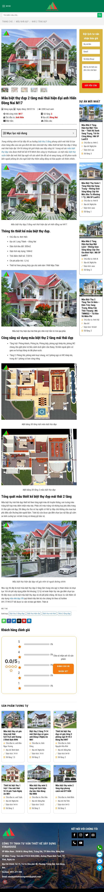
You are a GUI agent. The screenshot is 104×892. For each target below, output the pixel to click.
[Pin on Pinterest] (24, 621)
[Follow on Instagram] (81, 835)
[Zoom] (5, 82)
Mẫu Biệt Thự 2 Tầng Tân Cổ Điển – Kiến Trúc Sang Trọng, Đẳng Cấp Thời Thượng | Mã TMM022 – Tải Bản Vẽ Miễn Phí (90, 308)
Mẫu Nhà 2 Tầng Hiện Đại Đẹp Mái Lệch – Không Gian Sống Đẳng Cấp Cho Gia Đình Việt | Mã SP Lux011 (91, 248)
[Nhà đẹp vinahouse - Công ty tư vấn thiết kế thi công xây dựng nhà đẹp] (52, 6)
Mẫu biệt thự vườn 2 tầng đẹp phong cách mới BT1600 (65, 788)
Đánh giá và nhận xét (63, 669)
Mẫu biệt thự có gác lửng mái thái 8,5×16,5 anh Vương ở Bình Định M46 (13, 735)
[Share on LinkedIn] (29, 621)
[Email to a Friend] (19, 621)
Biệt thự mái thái (49, 613)
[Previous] (6, 57)
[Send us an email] (93, 835)
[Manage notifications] (5, 882)
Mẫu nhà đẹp (22, 21)
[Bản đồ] (100, 868)
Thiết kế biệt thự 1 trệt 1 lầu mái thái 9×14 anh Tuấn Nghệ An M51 (13, 789)
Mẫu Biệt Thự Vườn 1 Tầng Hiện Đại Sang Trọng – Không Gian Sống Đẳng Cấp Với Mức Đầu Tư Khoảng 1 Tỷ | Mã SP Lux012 (91, 190)
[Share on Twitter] (14, 621)
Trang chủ (7, 21)
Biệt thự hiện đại (33, 613)
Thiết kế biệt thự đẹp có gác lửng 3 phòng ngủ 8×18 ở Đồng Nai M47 (64, 735)
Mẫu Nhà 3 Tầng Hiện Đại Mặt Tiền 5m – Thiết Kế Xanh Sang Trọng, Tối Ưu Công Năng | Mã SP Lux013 (90, 132)
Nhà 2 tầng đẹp (39, 21)
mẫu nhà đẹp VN (17, 598)
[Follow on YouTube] (81, 843)
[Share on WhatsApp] (3, 621)
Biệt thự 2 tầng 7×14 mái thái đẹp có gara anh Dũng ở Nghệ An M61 (39, 735)
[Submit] (99, 15)
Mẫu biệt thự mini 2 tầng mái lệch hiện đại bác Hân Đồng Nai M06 (38, 789)
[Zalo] (100, 854)
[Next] (71, 57)
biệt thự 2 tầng (44, 141)
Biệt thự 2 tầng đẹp (17, 613)
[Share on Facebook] (9, 621)
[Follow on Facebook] (74, 835)
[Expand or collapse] (73, 133)
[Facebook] (100, 861)
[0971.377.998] (100, 848)
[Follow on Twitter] (87, 835)
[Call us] (74, 843)
